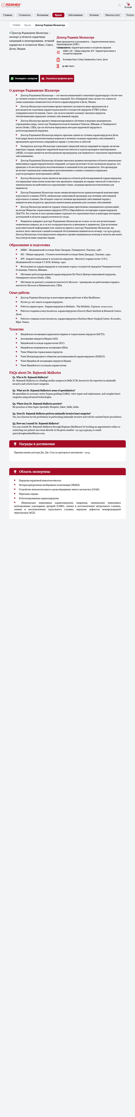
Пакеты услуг (112, 15)
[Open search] (119, 5)
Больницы (42, 15)
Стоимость (24, 15)
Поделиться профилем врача (59, 78)
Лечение (94, 15)
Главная (7, 15)
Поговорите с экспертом (26, 78)
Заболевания (75, 15)
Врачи (58, 15)
